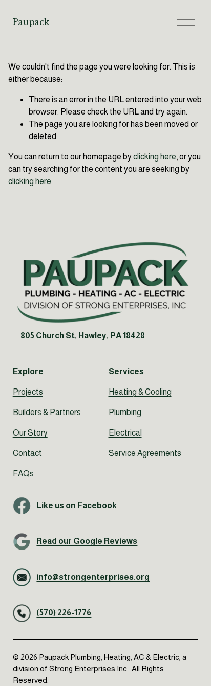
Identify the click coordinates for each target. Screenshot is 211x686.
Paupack (31, 22)
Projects (28, 391)
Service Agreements (145, 453)
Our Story (30, 432)
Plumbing (125, 412)
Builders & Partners (47, 412)
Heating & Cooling (140, 391)
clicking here (154, 156)
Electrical (125, 432)
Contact (27, 453)
